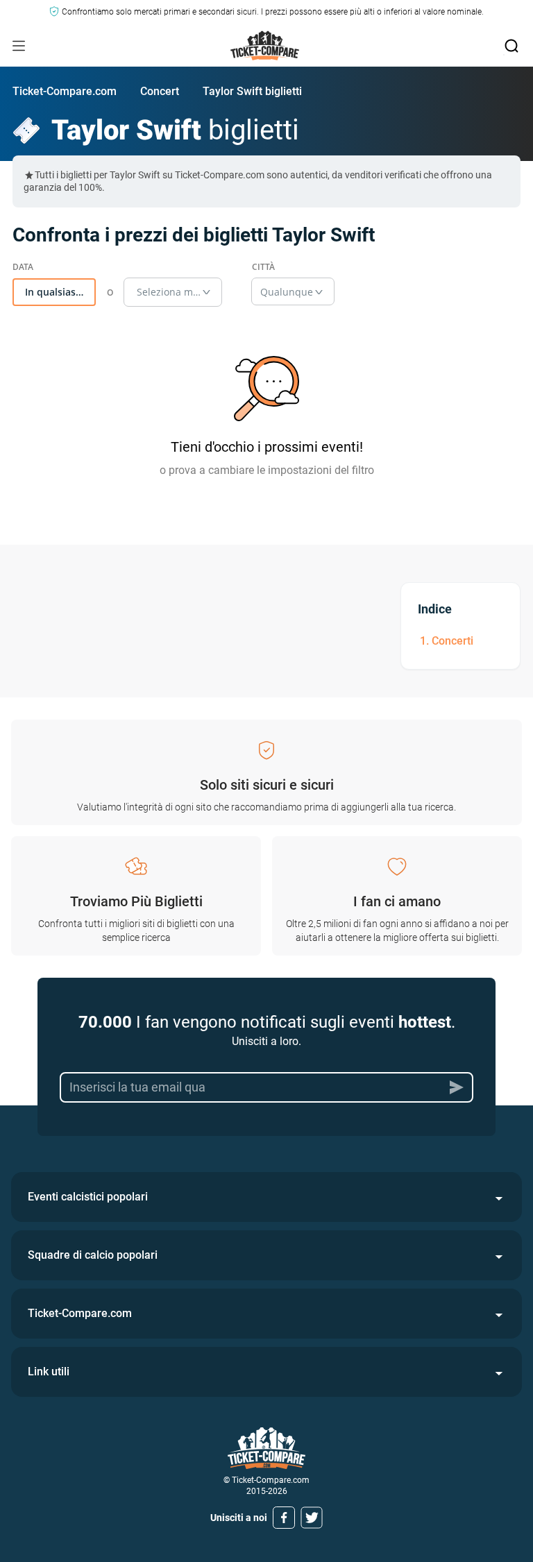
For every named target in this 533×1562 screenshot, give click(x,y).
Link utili (48, 1371)
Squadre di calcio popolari (93, 1255)
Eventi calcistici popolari (88, 1196)
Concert (159, 91)
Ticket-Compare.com (64, 91)
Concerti (452, 640)
